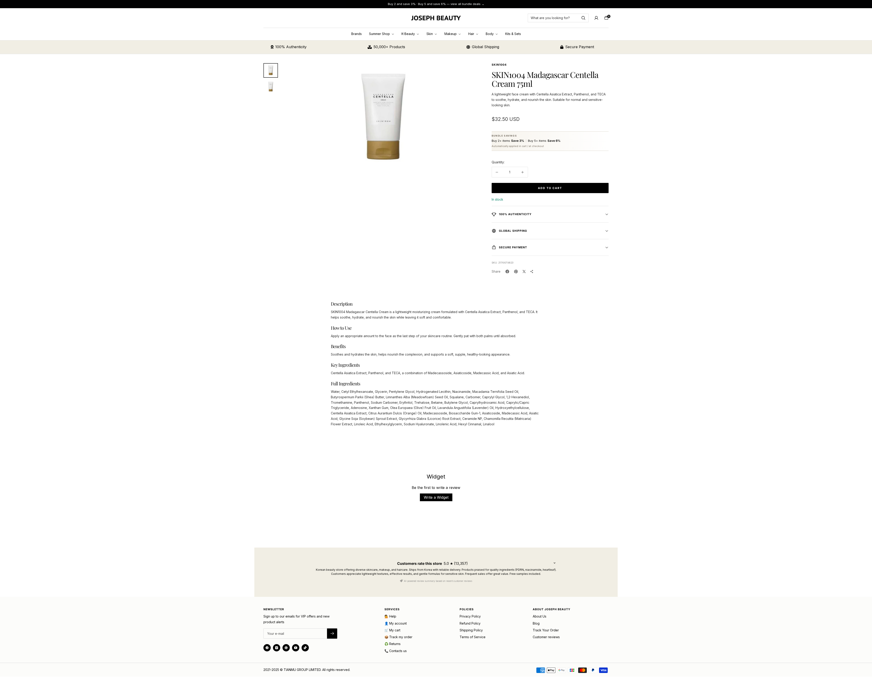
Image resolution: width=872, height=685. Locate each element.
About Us (539, 616)
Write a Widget (436, 497)
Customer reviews (546, 637)
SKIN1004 (499, 64)
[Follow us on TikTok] (305, 647)
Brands (356, 34)
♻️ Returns (392, 644)
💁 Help (390, 616)
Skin (430, 34)
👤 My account (395, 623)
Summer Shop (380, 34)
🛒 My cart (392, 630)
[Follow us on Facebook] (267, 647)
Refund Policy (470, 623)
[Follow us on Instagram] (276, 647)
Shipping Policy (471, 630)
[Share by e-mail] (532, 271)
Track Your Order (546, 630)
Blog (536, 623)
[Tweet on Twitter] (524, 271)
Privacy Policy (470, 616)
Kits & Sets (513, 34)
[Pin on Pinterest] (516, 271)
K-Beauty (408, 34)
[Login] (596, 18)
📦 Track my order (398, 637)
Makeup (451, 34)
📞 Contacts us (395, 651)
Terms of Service (473, 637)
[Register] (332, 633)
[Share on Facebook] (507, 271)
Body (490, 34)
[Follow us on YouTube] (295, 647)
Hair (471, 34)
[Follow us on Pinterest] (286, 647)
